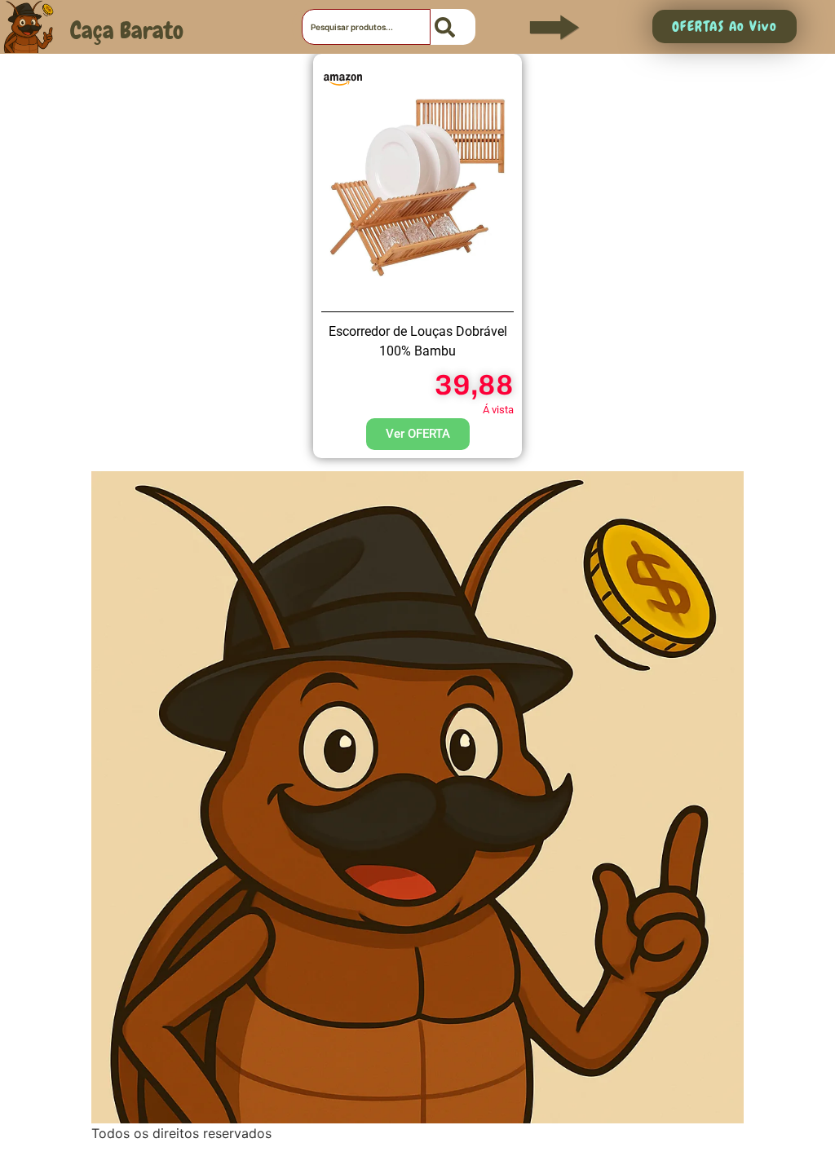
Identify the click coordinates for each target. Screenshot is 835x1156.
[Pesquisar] (453, 27)
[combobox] (366, 27)
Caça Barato (126, 30)
